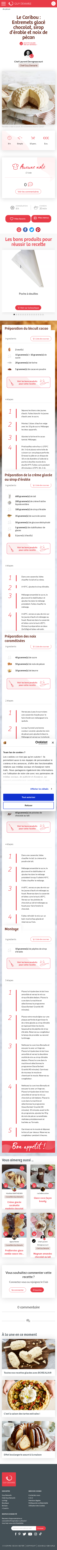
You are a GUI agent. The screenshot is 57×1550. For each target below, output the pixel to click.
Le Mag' (4, 1500)
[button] (3, 4)
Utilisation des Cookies (36, 1506)
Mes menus (43, 217)
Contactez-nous (34, 1495)
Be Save (4, 1506)
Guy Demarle (6, 1495)
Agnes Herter (14, 1242)
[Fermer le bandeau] (53, 743)
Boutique (5, 1503)
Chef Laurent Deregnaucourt (42, 1243)
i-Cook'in (5, 1508)
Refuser (28, 805)
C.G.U (30, 1498)
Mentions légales (34, 1500)
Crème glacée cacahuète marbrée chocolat (14, 1205)
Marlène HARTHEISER (14, 1193)
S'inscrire (37, 1290)
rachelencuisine (43, 1193)
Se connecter (17, 1290)
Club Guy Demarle (8, 1498)
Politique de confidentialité (38, 1503)
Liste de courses (42, 338)
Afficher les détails (39, 789)
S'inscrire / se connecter (13, 1546)
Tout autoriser (28, 797)
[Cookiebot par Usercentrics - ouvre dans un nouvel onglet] (35, 743)
